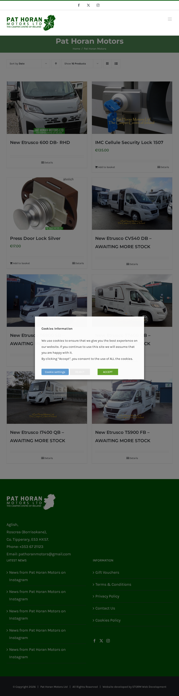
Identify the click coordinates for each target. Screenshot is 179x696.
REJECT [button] (79, 372)
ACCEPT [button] (108, 372)
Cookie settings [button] (55, 372)
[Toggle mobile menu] (170, 19)
